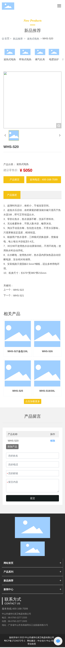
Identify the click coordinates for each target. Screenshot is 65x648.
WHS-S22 (18, 289)
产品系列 (8, 571)
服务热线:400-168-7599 (15, 608)
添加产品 (12, 446)
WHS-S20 (13, 440)
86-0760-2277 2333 (17, 617)
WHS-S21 (18, 295)
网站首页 (8, 563)
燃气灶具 (40, 59)
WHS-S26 (47, 351)
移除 (52, 440)
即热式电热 (25, 59)
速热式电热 (33, 38)
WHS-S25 (17, 390)
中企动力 (41, 641)
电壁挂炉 (54, 59)
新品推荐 (18, 38)
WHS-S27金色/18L (17, 351)
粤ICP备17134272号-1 (14, 641)
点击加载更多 (32, 401)
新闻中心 (8, 589)
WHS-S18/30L (47, 390)
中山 (48, 641)
